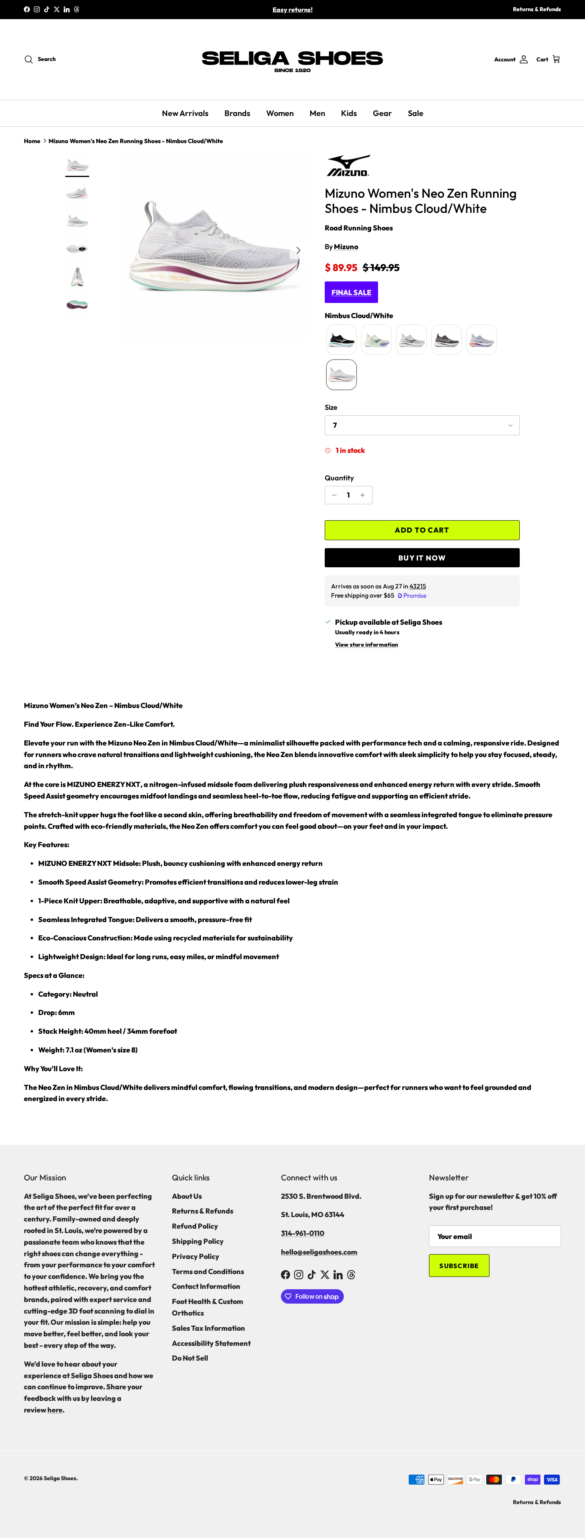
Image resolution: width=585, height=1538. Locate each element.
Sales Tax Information (208, 1328)
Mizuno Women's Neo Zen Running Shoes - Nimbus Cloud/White (136, 141)
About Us (187, 1196)
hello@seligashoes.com (319, 1252)
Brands (237, 113)
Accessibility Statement (211, 1343)
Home (32, 141)
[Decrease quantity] (332, 495)
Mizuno (346, 246)
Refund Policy (195, 1226)
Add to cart (422, 530)
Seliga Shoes (60, 1478)
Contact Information (206, 1286)
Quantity (339, 477)
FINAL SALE (351, 292)
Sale (415, 113)
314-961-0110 (302, 1233)
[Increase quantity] (364, 495)
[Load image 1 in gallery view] (214, 246)
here (54, 1409)
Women (280, 113)
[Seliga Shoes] (292, 59)
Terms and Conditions (208, 1271)
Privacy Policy (195, 1256)
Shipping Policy (198, 1241)
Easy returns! (293, 10)
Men (317, 113)
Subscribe (459, 1266)
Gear (382, 113)
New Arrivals (185, 113)
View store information (366, 644)
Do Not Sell (190, 1358)
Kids (349, 113)
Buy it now (422, 557)
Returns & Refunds (537, 9)
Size (331, 407)
